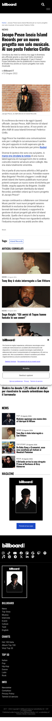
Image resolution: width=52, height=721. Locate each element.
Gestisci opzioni (26, 375)
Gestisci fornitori (10, 361)
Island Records (16, 241)
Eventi (4, 621)
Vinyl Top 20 (7, 648)
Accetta (26, 368)
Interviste (6, 618)
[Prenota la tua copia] (26, 499)
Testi (4, 627)
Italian (4, 660)
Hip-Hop (5, 666)
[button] (48, 340)
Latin (4, 672)
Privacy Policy (8, 693)
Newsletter (6, 687)
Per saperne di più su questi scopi (28, 361)
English (5, 630)
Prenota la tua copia (26, 526)
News (5, 29)
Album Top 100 (9, 645)
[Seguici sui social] (3, 553)
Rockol (43, 147)
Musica (5, 615)
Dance (5, 669)
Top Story (21, 444)
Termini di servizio (10, 696)
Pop (18, 416)
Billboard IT (9, 71)
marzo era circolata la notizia (16, 156)
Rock (18, 459)
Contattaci (6, 690)
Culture (5, 624)
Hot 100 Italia (8, 642)
